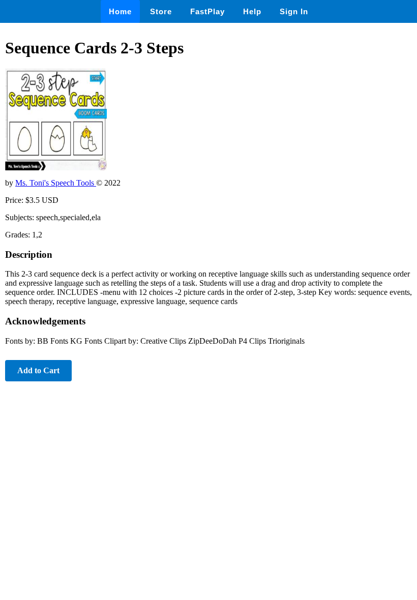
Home (120, 11)
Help (252, 11)
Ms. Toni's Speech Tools (55, 182)
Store (161, 11)
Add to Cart (38, 370)
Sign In (294, 11)
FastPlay (207, 11)
